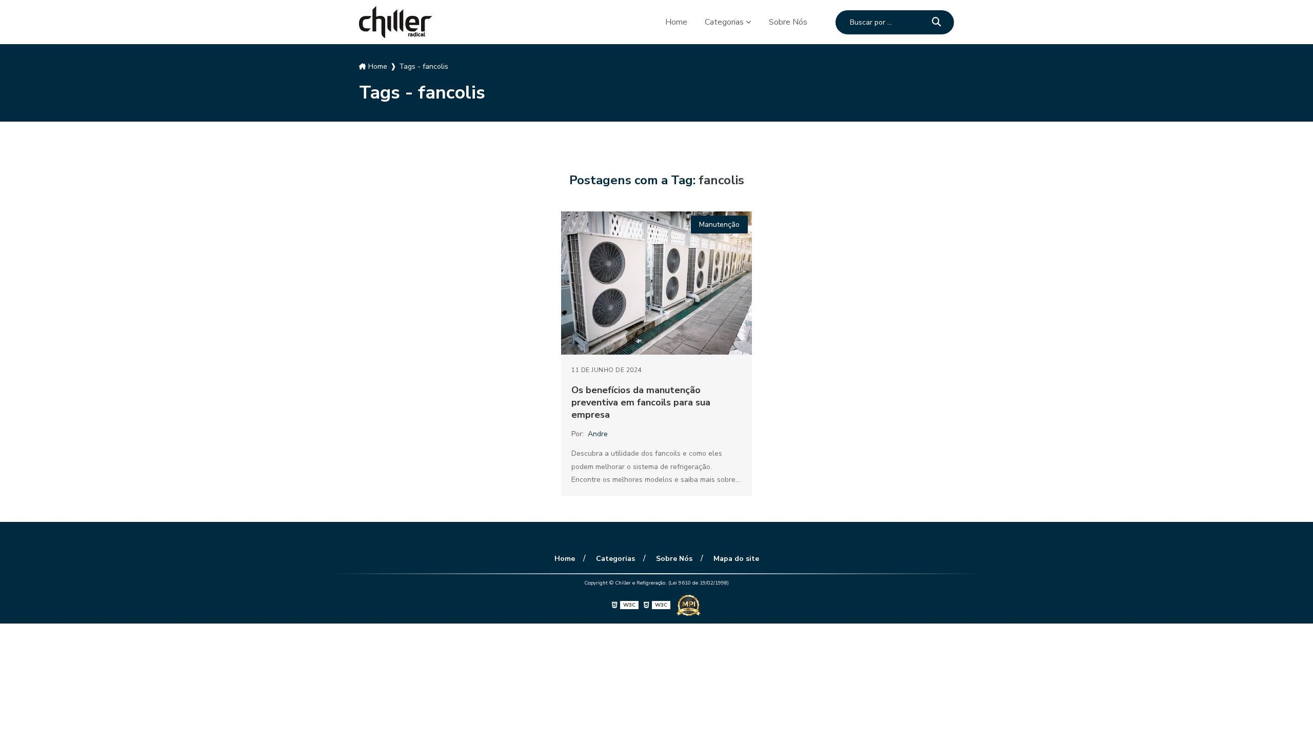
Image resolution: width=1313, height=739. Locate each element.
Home (676, 22)
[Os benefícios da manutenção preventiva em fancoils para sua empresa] (656, 283)
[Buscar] (936, 22)
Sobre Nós (788, 22)
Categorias (724, 22)
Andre (598, 434)
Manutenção (719, 224)
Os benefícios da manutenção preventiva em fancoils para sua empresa (640, 402)
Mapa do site (736, 558)
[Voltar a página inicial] (395, 22)
